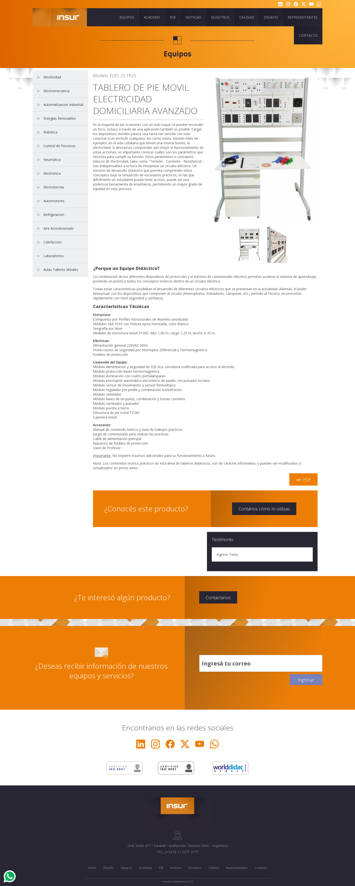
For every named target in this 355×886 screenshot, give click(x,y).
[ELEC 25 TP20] (249, 244)
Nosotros (194, 868)
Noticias (175, 868)
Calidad (213, 868)
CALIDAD (246, 17)
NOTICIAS (193, 17)
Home (92, 868)
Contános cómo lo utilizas (264, 509)
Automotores (53, 201)
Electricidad (52, 77)
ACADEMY (152, 17)
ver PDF (303, 479)
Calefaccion (52, 242)
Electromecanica (56, 91)
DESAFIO (271, 17)
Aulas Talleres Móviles (60, 269)
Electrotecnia (53, 187)
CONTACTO (308, 35)
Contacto (261, 868)
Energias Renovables (59, 118)
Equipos (126, 868)
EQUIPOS (127, 17)
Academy (145, 868)
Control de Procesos (59, 146)
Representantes (237, 868)
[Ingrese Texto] (275, 244)
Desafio (108, 868)
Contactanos (218, 597)
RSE (173, 17)
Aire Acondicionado (58, 228)
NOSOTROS (220, 17)
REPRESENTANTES (303, 17)
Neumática (52, 159)
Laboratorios (53, 256)
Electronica (52, 173)
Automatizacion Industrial (63, 104)
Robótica (50, 132)
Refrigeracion (53, 214)
